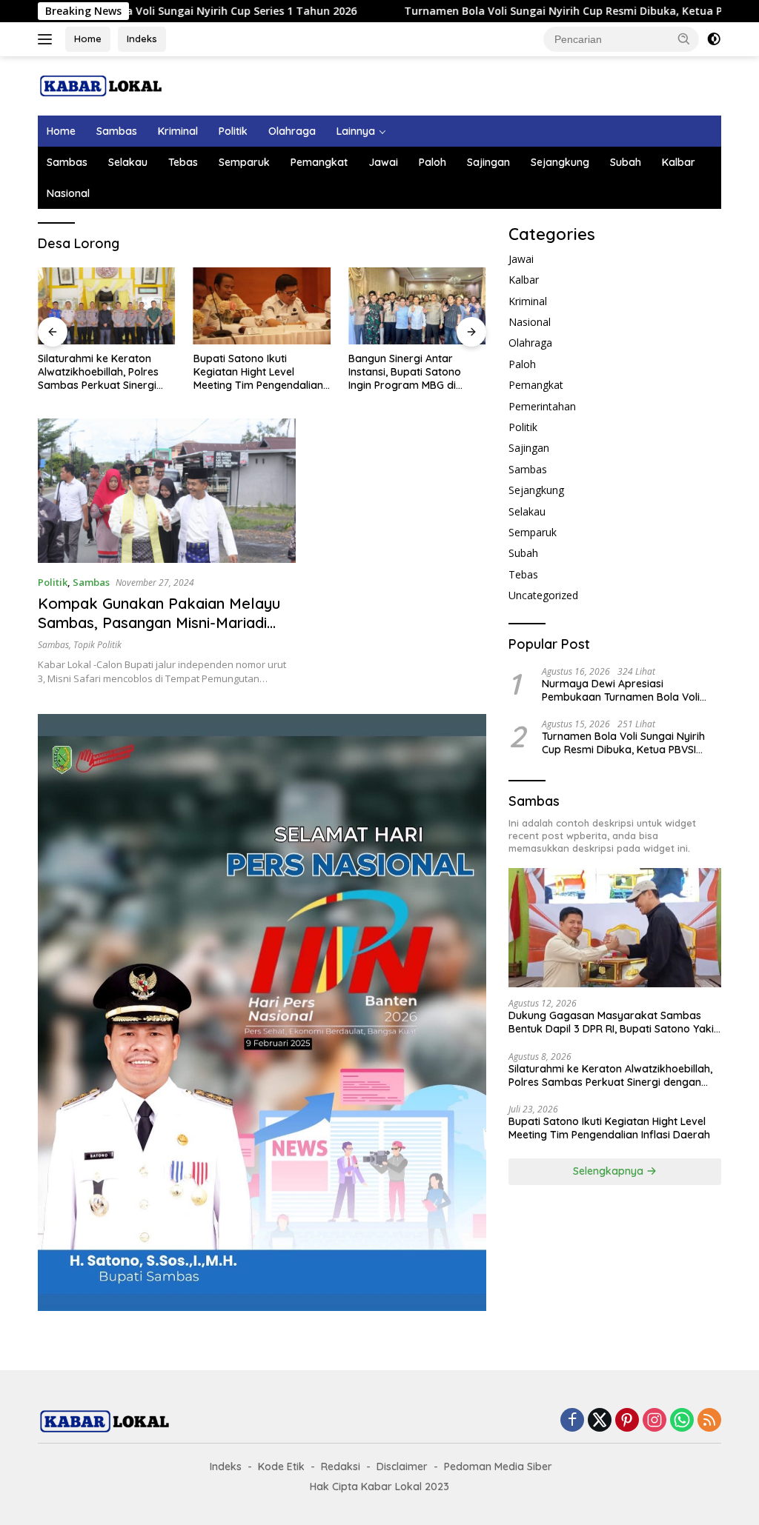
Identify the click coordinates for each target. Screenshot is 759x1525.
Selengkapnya (609, 1171)
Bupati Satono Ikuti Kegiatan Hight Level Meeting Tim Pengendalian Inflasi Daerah (258, 372)
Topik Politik (97, 644)
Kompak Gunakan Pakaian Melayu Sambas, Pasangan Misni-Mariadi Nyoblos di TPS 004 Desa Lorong (159, 622)
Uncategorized (543, 595)
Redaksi (340, 1466)
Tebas (183, 162)
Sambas (116, 131)
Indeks (142, 38)
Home (88, 38)
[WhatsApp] (682, 1421)
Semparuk (244, 162)
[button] (684, 38)
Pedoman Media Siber (498, 1466)
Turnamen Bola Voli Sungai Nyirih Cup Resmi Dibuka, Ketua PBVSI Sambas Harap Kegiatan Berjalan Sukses (625, 743)
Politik (233, 131)
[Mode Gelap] (713, 39)
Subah (625, 162)
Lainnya (356, 131)
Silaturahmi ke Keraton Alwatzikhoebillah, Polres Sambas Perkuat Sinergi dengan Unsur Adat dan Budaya (98, 372)
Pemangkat (319, 162)
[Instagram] (654, 1421)
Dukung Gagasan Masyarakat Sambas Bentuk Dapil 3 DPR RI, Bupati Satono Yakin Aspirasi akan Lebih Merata (614, 1022)
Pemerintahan (542, 406)
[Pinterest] (627, 1421)
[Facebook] (572, 1421)
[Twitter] (599, 1421)
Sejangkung (560, 162)
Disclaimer (402, 1466)
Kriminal (178, 131)
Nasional (68, 193)
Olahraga (292, 131)
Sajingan (488, 162)
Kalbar (678, 162)
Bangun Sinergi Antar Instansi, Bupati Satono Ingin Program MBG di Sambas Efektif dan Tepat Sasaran (413, 372)
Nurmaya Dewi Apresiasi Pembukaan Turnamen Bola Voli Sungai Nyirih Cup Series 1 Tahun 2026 (621, 690)
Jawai (383, 162)
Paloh (432, 162)
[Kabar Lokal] (101, 85)
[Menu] (48, 39)
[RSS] (709, 1421)
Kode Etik (281, 1466)
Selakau (128, 162)
